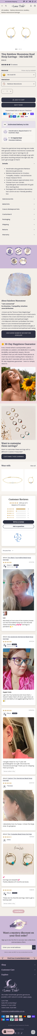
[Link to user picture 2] (5, 613)
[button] (5, 65)
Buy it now (18, 105)
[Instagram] (32, 1)
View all (33, 466)
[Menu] (2, 6)
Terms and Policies (18, 1029)
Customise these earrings (14, 457)
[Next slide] (34, 480)
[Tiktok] (22, 1033)
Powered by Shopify (23, 1025)
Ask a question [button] (18, 526)
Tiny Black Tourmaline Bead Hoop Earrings (17, 559)
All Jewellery (5, 10)
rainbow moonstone (18, 151)
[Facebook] (30, 1)
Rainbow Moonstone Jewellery (19, 10)
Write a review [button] (18, 522)
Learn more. (27, 997)
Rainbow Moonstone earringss (10, 12)
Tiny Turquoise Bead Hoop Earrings (19, 834)
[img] (7, 562)
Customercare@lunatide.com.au (12, 1011)
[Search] (6, 6)
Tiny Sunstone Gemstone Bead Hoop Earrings (18, 638)
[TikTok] (35, 1)
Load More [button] (19, 911)
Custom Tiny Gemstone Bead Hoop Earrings (17, 779)
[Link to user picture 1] (18, 590)
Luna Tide (15, 1025)
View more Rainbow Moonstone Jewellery (18, 334)
